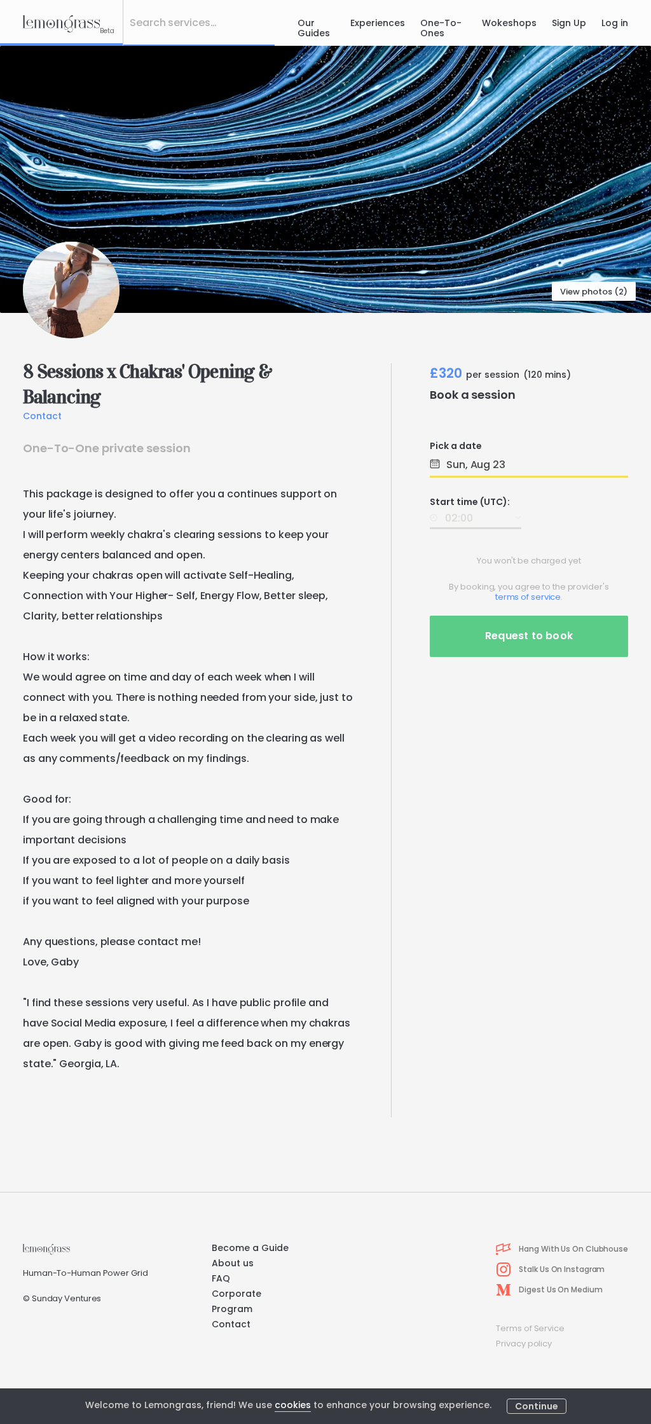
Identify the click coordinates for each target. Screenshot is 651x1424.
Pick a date (456, 445)
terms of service (528, 597)
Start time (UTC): (470, 501)
